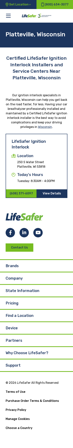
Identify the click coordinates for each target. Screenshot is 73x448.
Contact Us (19, 247)
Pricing (12, 303)
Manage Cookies (18, 419)
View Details (52, 193)
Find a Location (20, 315)
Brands (12, 266)
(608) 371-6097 (21, 193)
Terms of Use (15, 392)
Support (13, 365)
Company (14, 278)
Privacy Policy (16, 410)
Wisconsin (45, 127)
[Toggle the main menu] (8, 16)
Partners (14, 340)
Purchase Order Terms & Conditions (32, 401)
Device (12, 328)
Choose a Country (19, 428)
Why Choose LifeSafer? (27, 353)
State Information (22, 290)
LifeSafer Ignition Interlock (29, 144)
